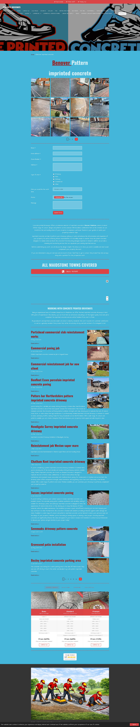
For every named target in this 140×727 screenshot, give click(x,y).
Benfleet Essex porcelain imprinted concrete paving (53, 382)
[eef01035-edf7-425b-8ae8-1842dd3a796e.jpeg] (60, 127)
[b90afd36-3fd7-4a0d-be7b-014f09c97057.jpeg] (99, 87)
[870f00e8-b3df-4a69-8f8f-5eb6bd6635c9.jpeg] (80, 107)
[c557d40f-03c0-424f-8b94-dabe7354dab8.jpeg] (99, 107)
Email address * (35, 153)
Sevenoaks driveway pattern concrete (54, 528)
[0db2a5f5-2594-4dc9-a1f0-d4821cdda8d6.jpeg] (80, 87)
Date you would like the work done (40, 190)
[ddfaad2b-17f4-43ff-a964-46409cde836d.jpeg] (80, 127)
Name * (33, 148)
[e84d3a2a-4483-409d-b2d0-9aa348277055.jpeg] (60, 107)
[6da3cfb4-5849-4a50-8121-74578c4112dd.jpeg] (40, 87)
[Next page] (76, 139)
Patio (56, 177)
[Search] (115, 13)
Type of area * (35, 175)
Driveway (58, 174)
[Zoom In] (107, 297)
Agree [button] (134, 724)
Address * (34, 165)
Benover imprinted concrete (45, 54)
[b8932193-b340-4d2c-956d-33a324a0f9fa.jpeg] (60, 87)
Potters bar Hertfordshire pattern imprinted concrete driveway (52, 398)
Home (32, 54)
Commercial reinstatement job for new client (55, 366)
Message (33, 203)
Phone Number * (36, 159)
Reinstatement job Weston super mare (55, 445)
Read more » (35, 343)
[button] (51, 587)
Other (57, 184)
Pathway (57, 179)
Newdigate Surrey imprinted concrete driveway (54, 428)
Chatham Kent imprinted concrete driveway (58, 461)
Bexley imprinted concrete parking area (56, 560)
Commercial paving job (45, 348)
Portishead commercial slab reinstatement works (57, 334)
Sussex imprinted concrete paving (52, 492)
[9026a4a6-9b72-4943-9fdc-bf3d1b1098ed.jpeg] (99, 127)
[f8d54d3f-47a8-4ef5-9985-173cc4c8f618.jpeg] (40, 107)
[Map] (70, 290)
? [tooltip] (47, 621)
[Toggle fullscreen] (107, 281)
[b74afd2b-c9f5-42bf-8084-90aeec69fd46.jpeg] (40, 127)
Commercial (58, 182)
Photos (33, 197)
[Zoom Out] (107, 299)
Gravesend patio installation (48, 544)
